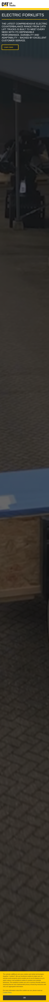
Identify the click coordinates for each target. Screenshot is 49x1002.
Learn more (8, 47)
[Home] (8, 4)
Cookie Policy (7, 992)
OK (24, 998)
